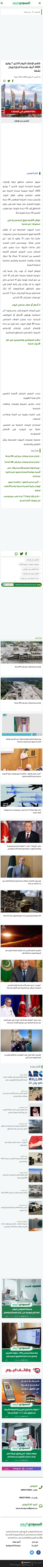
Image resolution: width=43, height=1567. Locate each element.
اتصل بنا (35, 1546)
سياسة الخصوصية (13, 1546)
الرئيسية (37, 12)
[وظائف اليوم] (21, 1370)
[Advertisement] (21, 37)
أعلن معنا (16, 1542)
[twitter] (8, 81)
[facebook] (12, 81)
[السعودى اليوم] (31, 1524)
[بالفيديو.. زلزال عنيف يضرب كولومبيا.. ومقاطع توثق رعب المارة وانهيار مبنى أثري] (21, 1040)
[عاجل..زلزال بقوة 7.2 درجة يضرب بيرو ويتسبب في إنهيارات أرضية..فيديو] (21, 795)
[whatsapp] (4, 81)
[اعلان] (21, 1468)
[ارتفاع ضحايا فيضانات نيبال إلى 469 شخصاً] (21, 688)
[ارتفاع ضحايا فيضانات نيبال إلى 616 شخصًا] (21, 652)
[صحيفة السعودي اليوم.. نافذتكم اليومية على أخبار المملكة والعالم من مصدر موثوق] (21, 1298)
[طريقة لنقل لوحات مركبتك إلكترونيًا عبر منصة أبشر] (21, 1442)
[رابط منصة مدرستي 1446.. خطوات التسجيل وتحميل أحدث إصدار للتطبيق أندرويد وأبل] (21, 1342)
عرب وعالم (27, 12)
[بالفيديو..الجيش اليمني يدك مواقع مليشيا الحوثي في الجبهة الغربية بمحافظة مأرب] (21, 936)
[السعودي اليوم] (21, 3)
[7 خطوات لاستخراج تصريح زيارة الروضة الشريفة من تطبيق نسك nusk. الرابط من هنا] (21, 1398)
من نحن (35, 1542)
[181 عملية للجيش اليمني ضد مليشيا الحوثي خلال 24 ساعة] (21, 901)
